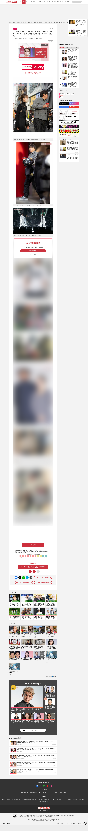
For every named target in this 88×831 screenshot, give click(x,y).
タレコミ (64, 799)
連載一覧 (59, 1)
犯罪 (62, 96)
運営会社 (3, 799)
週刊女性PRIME (12, 22)
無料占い (69, 1)
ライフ (43, 1)
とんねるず (29, 22)
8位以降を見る (33, 730)
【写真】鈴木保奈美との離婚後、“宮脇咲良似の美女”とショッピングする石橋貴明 (33, 73)
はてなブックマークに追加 (27, 577)
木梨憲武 (25, 38)
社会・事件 (39, 1)
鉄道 (68, 93)
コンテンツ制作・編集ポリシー (43, 799)
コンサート (36, 38)
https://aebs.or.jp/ (49, 816)
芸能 (24, 1)
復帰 (41, 38)
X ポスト (19, 577)
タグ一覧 (64, 1)
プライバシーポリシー (16, 799)
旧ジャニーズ (29, 1)
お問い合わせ (81, 799)
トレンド (48, 1)
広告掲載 (52, 799)
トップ (20, 1)
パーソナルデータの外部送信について (29, 799)
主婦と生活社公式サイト (44, 801)
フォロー (64, 103)
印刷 (51, 41)
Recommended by (49, 676)
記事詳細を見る (33, 254)
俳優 (73, 93)
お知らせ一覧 (75, 799)
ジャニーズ (26, 792)
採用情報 (69, 799)
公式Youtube (75, 106)
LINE (23, 576)
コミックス (53, 1)
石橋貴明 (20, 38)
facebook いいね (16, 577)
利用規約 (8, 799)
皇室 (34, 1)
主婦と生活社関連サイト (44, 810)
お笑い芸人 (23, 22)
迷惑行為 (62, 93)
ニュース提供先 (59, 799)
